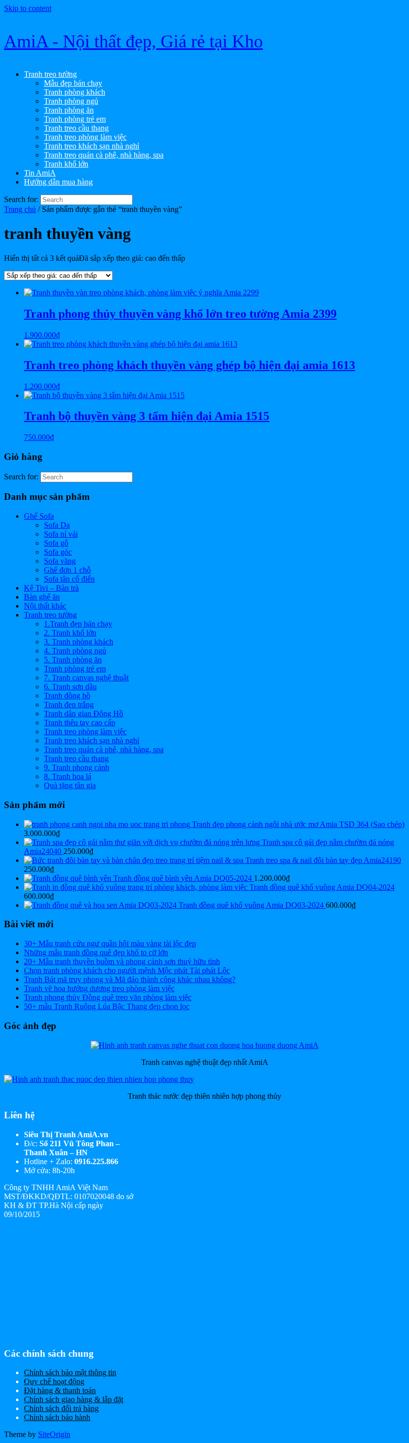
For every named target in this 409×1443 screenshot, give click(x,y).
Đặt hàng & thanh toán (60, 1390)
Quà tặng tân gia (70, 785)
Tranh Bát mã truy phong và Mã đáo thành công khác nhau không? (129, 979)
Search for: (21, 199)
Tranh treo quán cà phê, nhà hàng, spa (104, 155)
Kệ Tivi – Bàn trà (51, 588)
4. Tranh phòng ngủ (75, 650)
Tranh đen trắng (69, 704)
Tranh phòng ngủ (71, 101)
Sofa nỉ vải (61, 534)
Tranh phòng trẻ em (75, 119)
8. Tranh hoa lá (67, 776)
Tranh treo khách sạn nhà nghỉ (91, 146)
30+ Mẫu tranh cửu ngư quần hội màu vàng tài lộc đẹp (110, 943)
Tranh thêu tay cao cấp (79, 722)
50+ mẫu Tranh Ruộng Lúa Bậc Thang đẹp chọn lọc (107, 1006)
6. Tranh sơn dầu (70, 686)
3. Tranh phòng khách (78, 641)
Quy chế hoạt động (54, 1381)
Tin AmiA (40, 173)
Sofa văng (60, 561)
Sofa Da (57, 525)
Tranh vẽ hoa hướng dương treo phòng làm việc (99, 988)
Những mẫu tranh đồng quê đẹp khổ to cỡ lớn (96, 952)
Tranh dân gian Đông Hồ (83, 713)
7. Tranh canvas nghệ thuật (86, 677)
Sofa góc (58, 552)
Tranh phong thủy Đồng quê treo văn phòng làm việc (108, 997)
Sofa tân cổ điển (69, 579)
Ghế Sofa (39, 516)
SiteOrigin (54, 1434)
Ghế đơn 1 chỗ (67, 570)
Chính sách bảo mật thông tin (70, 1372)
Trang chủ (20, 209)
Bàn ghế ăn (42, 597)
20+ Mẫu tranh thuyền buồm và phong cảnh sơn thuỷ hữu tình (122, 961)
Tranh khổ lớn (66, 164)
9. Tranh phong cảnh (76, 767)
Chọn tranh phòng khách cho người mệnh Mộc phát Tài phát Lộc (127, 970)
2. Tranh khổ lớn (70, 632)
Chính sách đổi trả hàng (61, 1408)
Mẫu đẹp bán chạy (73, 83)
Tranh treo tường (50, 74)
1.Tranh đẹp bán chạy (78, 623)
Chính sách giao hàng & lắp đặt (73, 1399)
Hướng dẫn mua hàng (58, 182)
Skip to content (27, 8)
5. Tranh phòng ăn (73, 659)
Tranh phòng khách (74, 92)
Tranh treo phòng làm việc (85, 137)
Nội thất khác (45, 606)
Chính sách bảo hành (57, 1417)
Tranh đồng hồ (67, 695)
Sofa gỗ (56, 543)
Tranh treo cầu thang (76, 128)
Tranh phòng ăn (69, 110)
